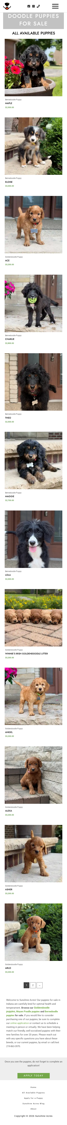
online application (19, 1023)
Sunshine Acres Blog (34, 1104)
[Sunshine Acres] (7, 6)
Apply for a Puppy (33, 1098)
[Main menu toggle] (55, 6)
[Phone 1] (38, 6)
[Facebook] (28, 6)
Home (33, 1087)
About (34, 1109)
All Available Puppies (33, 1093)
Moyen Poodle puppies (28, 1011)
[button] (33, 1075)
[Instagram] (33, 6)
